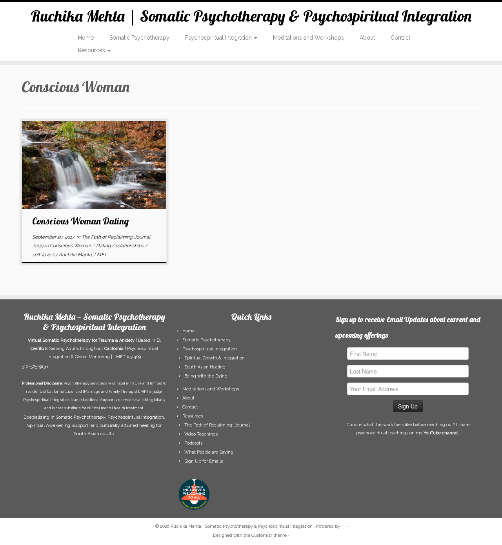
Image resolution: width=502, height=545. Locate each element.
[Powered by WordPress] (344, 525)
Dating (104, 245)
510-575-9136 (35, 366)
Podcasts (193, 443)
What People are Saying (208, 452)
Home (86, 38)
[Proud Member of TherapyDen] (194, 494)
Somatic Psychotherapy (139, 38)
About (367, 38)
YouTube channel (441, 433)
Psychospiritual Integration (219, 38)
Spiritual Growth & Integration (214, 358)
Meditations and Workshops (308, 38)
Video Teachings (201, 434)
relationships (130, 245)
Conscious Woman (71, 245)
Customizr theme (269, 535)
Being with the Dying (205, 376)
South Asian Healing (205, 367)
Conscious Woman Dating (80, 221)
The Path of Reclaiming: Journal (116, 237)
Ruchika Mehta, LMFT (83, 254)
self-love (42, 254)
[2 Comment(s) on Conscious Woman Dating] (160, 141)
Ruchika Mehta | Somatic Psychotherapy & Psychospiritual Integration (251, 15)
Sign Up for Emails (203, 461)
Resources (92, 50)
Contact (400, 38)
